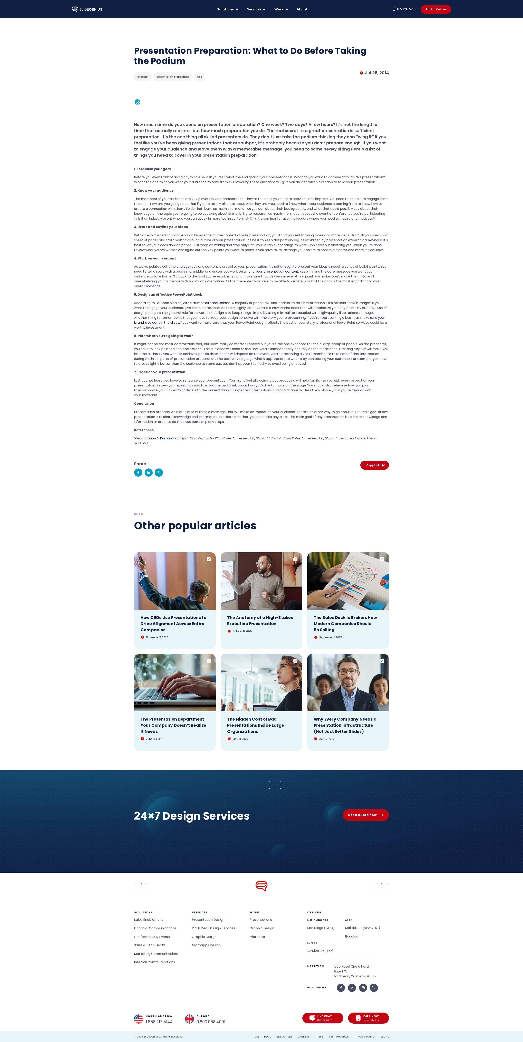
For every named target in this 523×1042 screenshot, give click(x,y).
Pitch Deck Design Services (213, 928)
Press (319, 1036)
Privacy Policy (365, 1036)
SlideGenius (151, 1036)
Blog (268, 1036)
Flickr (144, 443)
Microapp (257, 936)
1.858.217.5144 (406, 9)
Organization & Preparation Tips (161, 438)
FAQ (256, 1036)
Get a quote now (362, 815)
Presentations (260, 919)
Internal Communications (154, 962)
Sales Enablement (148, 919)
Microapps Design (206, 945)
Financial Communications (155, 928)
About (302, 9)
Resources (284, 1036)
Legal (385, 1036)
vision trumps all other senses (206, 303)
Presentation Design (208, 919)
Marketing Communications (156, 953)
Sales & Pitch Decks (149, 945)
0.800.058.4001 (211, 1022)
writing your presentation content (271, 271)
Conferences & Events (152, 936)
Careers (304, 1036)
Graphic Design (204, 936)
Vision (275, 438)
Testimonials (339, 1036)
